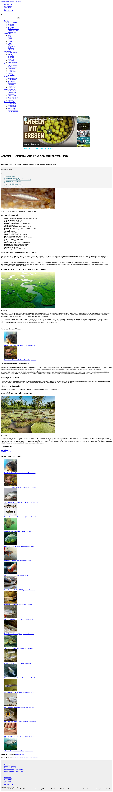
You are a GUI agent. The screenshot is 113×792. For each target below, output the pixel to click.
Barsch (10, 40)
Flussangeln (11, 84)
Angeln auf (7, 33)
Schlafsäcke (11, 94)
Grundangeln (11, 68)
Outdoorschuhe (12, 106)
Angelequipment (12, 22)
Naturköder (11, 60)
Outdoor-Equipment (9, 89)
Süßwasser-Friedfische (32, 757)
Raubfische (11, 49)
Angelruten (11, 24)
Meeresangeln (12, 86)
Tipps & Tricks (12, 71)
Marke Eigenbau (12, 62)
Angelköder (11, 27)
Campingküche (12, 95)
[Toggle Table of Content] (2, 173)
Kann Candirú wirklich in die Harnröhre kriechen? (18, 180)
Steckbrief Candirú (10, 176)
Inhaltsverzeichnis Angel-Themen (13, 769)
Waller (9, 43)
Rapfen (10, 44)
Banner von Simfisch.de (11, 768)
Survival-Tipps (12, 100)
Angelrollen (11, 25)
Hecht (9, 35)
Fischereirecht (12, 83)
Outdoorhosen (12, 105)
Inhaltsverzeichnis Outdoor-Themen (14, 771)
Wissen (6, 76)
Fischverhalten (12, 79)
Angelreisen (11, 75)
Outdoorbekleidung (13, 29)
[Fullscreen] (89, 122)
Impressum (7, 765)
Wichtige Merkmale (10, 183)
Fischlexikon (11, 87)
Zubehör (10, 54)
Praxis (6, 64)
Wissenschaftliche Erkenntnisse (13, 181)
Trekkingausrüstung (13, 30)
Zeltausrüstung (12, 32)
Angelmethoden (12, 78)
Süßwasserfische (19, 754)
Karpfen (10, 41)
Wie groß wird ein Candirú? (16, 184)
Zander (10, 37)
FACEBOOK (8, 4)
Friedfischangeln (12, 67)
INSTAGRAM (8, 11)
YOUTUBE (7, 7)
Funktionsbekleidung (14, 111)
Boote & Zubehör (13, 97)
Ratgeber (6, 21)
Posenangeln (11, 70)
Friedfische (11, 48)
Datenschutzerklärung (10, 766)
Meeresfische (11, 46)
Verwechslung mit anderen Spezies (14, 186)
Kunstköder (11, 59)
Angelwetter (11, 81)
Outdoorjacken (12, 103)
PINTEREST (8, 6)
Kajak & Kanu (12, 98)
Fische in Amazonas (19, 757)
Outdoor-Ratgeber (13, 91)
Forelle (10, 38)
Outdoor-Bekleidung (10, 102)
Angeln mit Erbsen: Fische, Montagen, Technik (45, 119)
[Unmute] (80, 122)
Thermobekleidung (13, 110)
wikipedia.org (4, 450)
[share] (73, 118)
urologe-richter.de (6, 451)
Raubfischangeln (12, 65)
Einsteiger (10, 73)
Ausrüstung (7, 51)
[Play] (78, 122)
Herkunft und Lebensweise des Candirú (15, 178)
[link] (25, 119)
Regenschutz (11, 108)
